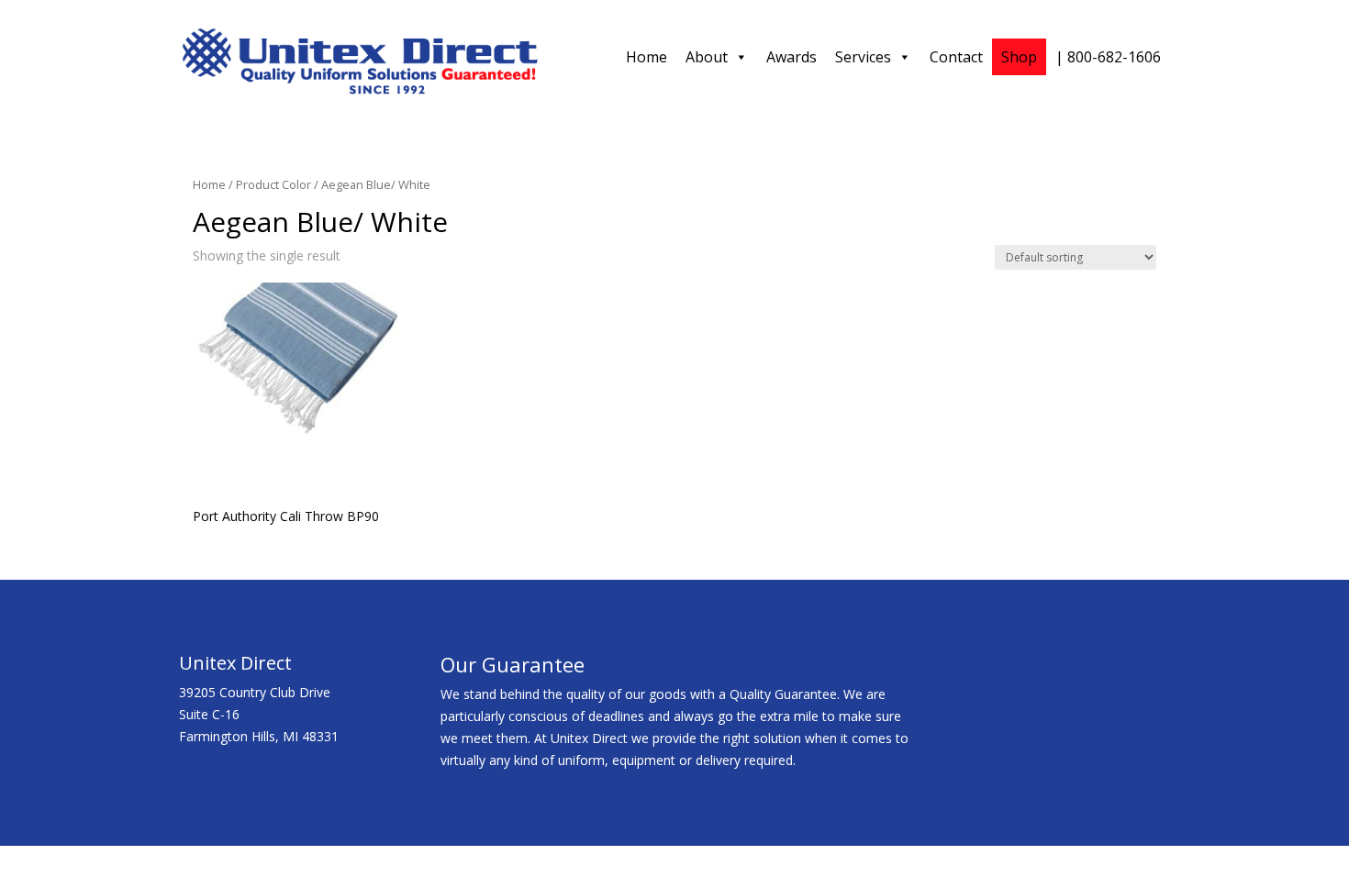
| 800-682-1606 (1108, 57)
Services (863, 57)
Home (646, 57)
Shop (1019, 57)
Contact (956, 57)
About (707, 57)
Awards (791, 57)
